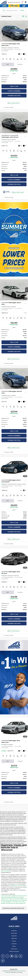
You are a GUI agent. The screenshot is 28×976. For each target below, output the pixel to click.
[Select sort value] (26, 16)
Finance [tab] (20, 64)
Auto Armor (14, 949)
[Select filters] (23, 16)
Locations (14, 943)
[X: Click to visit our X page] (7, 956)
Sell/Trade (14, 938)
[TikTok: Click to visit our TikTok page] (3, 960)
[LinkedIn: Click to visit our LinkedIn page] (16, 956)
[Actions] (25, 44)
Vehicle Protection (14, 951)
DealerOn (14, 970)
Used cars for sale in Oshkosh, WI (16, 903)
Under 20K (14, 936)
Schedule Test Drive (14, 95)
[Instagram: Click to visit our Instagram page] (21, 956)
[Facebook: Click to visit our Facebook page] (3, 956)
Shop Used (14, 933)
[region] (14, 78)
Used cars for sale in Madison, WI (17, 898)
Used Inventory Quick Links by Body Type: (13, 908)
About (14, 946)
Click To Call (14, 86)
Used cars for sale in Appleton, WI (10, 895)
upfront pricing (5, 871)
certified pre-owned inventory (18, 885)
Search (22, 10)
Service (14, 941)
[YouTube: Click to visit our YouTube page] (12, 956)
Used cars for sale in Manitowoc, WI (11, 900)
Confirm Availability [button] (14, 91)
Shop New (14, 930)
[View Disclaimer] (24, 59)
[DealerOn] (14, 969)
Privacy (19, 970)
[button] (26, 30)
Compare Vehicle (8, 107)
